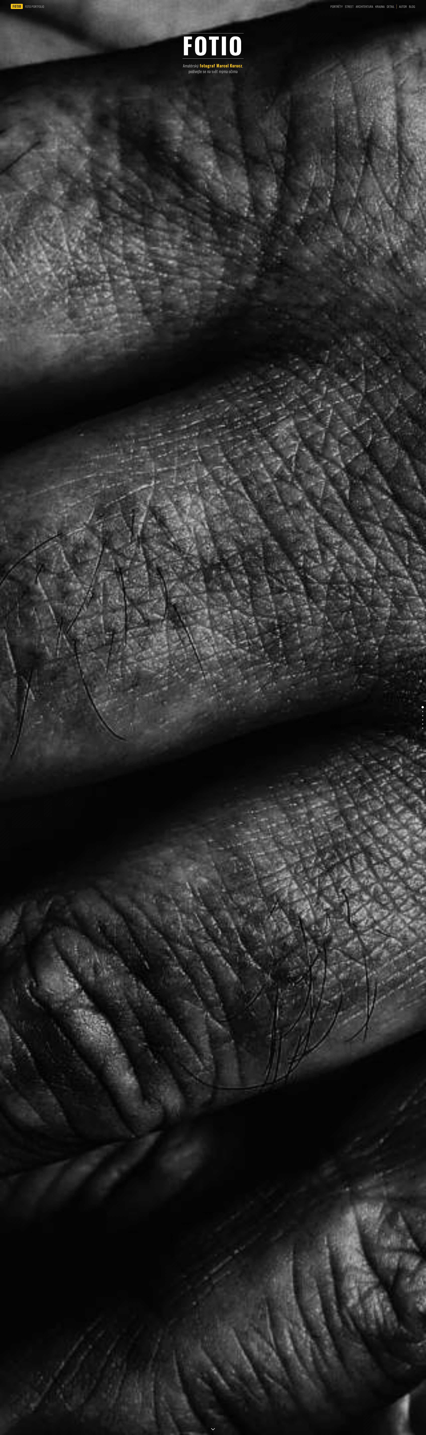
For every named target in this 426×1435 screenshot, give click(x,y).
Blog (412, 6)
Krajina (380, 6)
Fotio (17, 6)
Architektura (364, 6)
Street (349, 6)
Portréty (336, 6)
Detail (390, 6)
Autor (403, 6)
